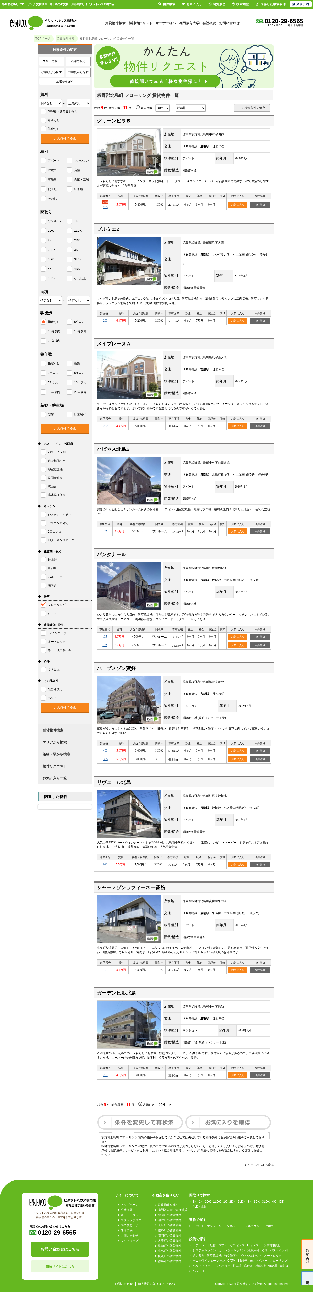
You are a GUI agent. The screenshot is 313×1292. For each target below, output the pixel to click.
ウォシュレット (251, 1255)
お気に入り (238, 204)
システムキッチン (204, 1250)
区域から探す (65, 81)
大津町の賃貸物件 (169, 1240)
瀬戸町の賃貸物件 (169, 1220)
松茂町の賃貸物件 (169, 1256)
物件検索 (169, 4)
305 (105, 759)
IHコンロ (252, 1245)
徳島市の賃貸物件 (169, 1261)
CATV (231, 1260)
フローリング (278, 1260)
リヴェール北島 (114, 782)
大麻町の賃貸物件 (169, 1225)
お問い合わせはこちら (60, 1249)
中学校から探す (78, 72)
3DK (257, 1201)
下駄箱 (211, 1245)
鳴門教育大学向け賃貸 (172, 1210)
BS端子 (242, 1260)
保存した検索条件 (273, 4)
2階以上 (260, 1266)
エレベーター (221, 1266)
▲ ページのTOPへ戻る (259, 1165)
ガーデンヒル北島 (116, 993)
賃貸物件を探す (168, 1204)
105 (104, 636)
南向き (283, 1266)
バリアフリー (201, 1266)
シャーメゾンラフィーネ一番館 (131, 887)
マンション (214, 1226)
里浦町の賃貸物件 (169, 1246)
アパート (198, 1226)
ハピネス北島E (113, 449)
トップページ (129, 1204)
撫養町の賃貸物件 (169, 1230)
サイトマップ (129, 1240)
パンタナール (111, 554)
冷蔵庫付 (253, 1250)
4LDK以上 (199, 1206)
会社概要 (209, 23)
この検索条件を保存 (252, 107)
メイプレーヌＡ (114, 343)
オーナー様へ (166, 23)
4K (274, 1201)
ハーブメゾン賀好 (116, 668)
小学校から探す (51, 72)
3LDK (266, 1201)
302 (105, 864)
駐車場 (237, 1266)
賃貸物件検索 (115, 23)
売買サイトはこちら (60, 1266)
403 (105, 750)
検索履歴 (242, 4)
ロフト (222, 1245)
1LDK (217, 1201)
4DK (281, 1201)
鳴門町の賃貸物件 (169, 1235)
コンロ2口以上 (270, 1245)
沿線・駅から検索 (56, 754)
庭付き (248, 1266)
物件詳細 (260, 204)
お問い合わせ (229, 23)
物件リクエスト (55, 766)
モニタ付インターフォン (209, 1260)
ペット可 (198, 1271)
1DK (208, 1201)
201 (105, 1075)
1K (194, 1201)
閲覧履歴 (219, 4)
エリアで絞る (51, 61)
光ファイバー (258, 1260)
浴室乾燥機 (214, 1255)
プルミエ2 (108, 229)
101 (105, 970)
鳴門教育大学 (189, 23)
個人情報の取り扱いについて (157, 1284)
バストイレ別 (279, 1250)
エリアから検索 (55, 742)
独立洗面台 (231, 1255)
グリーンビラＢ (114, 120)
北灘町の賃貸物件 (169, 1215)
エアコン (198, 1245)
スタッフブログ (131, 1220)
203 (105, 320)
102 (104, 531)
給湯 (265, 1250)
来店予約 (127, 1230)
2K (225, 1201)
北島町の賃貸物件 (169, 1251)
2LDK (241, 1201)
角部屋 (272, 1266)
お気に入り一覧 (55, 778)
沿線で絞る (78, 61)
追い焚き (198, 1255)
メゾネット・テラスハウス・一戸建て (249, 1226)
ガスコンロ (236, 1245)
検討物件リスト (141, 23)
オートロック (273, 1255)
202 (105, 426)
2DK (232, 1201)
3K (249, 1201)
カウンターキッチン (232, 1250)
